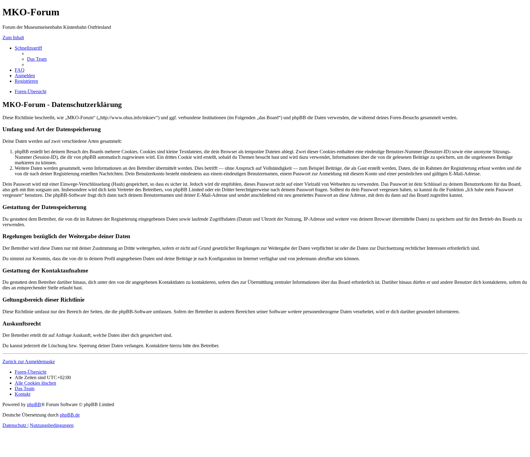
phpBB (34, 404)
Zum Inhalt (13, 37)
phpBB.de (70, 414)
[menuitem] (37, 59)
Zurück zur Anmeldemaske (28, 361)
